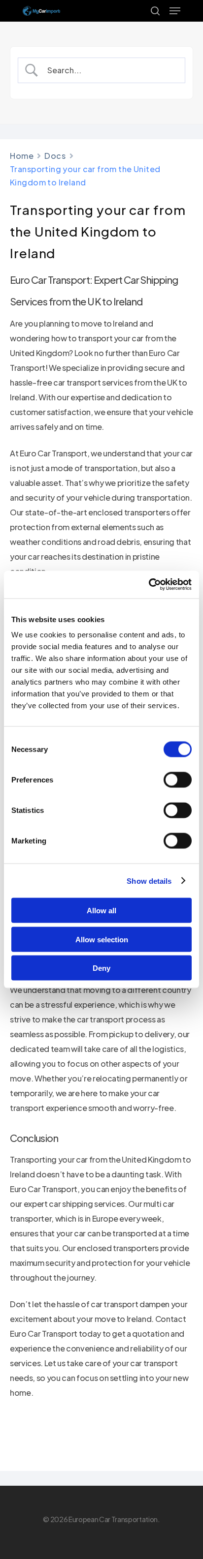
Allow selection (101, 939)
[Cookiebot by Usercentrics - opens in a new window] (148, 584)
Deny (101, 968)
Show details (149, 880)
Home (22, 155)
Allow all (101, 910)
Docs (55, 155)
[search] (155, 11)
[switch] (178, 780)
